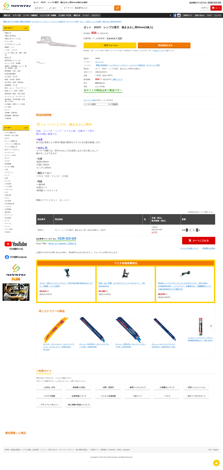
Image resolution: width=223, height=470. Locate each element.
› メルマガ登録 (49, 396)
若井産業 (8, 218)
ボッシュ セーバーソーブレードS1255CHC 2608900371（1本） (164, 345)
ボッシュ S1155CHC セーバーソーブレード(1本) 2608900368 (94, 345)
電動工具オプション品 (12, 39)
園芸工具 (77, 15)
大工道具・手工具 (65, 15)
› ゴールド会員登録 (108, 396)
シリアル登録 (26, 450)
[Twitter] (170, 15)
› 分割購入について (167, 387)
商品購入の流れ (209, 248)
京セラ (7, 138)
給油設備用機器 (10, 74)
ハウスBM (8, 187)
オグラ (7, 158)
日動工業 (8, 195)
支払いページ (158, 50)
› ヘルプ (167, 396)
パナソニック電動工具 (12, 144)
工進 (6, 169)
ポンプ (7, 110)
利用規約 (104, 450)
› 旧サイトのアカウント (196, 396)
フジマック (9, 172)
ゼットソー (99, 62)
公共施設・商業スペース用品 (15, 104)
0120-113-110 (67, 238)
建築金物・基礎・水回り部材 (15, 94)
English (215, 450)
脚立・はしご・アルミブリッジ (16, 88)
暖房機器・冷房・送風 (12, 71)
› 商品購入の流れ (78, 387)
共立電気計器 (9, 204)
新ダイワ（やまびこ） (12, 150)
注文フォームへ (111, 45)
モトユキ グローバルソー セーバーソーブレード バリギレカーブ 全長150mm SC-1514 (58, 346)
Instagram (126, 450)
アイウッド (9, 215)
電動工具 (7, 15)
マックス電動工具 (11, 147)
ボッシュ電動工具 (11, 141)
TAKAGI (7, 232)
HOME (7, 450)
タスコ (7, 198)
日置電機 (8, 209)
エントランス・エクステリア (15, 96)
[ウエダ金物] (17, 6)
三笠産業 (8, 184)
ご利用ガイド (187, 15)
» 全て (26, 28)
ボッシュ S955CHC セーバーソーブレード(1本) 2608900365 (131, 345)
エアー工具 (17, 15)
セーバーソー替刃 (153, 65)
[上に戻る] (216, 465)
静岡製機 (8, 164)
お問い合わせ (199, 15)
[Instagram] (179, 15)
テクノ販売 (9, 229)
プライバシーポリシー (66, 450)
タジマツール (9, 152)
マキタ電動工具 (10, 132)
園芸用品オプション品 (12, 60)
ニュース (217, 15)
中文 (210, 450)
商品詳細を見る (165, 45)
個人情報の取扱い (82, 450)
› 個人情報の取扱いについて (78, 405)
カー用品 (8, 107)
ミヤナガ (8, 206)
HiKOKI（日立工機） (12, 135)
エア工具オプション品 (12, 44)
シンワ (7, 175)
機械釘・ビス (9, 47)
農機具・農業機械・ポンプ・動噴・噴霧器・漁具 (16, 67)
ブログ (209, 15)
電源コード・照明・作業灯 (14, 91)
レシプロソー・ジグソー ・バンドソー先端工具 (127, 65)
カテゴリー (96, 15)
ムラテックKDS (10, 155)
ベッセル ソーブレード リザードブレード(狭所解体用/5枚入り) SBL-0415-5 (203, 339)
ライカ (7, 226)
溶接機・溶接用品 (11, 113)
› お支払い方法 (49, 387)
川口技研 (8, 201)
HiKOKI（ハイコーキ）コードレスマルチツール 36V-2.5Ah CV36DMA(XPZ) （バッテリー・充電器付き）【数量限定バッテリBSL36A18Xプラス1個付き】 (184, 286)
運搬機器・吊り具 (11, 85)
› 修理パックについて (137, 387)
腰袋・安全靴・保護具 (12, 79)
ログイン (205, 8)
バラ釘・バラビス (11, 50)
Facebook (111, 450)
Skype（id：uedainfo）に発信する (62, 243)
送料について (118, 79)
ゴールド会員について (190, 248)
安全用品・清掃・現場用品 (14, 82)
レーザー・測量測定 (30, 15)
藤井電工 (8, 212)
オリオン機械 (9, 167)
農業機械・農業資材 (12, 115)
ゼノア (7, 221)
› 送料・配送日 (108, 387)
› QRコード (137, 396)
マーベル (8, 223)
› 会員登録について (78, 396)
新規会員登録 (15, 450)
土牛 (6, 192)
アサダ (7, 161)
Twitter (119, 450)
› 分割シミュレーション (196, 387)
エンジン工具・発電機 (48, 15)
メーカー (86, 15)
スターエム (9, 189)
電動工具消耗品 (10, 36)
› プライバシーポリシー (49, 405)
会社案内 (36, 450)
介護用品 (8, 118)
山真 (6, 178)
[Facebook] (175, 15)
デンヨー (8, 181)
